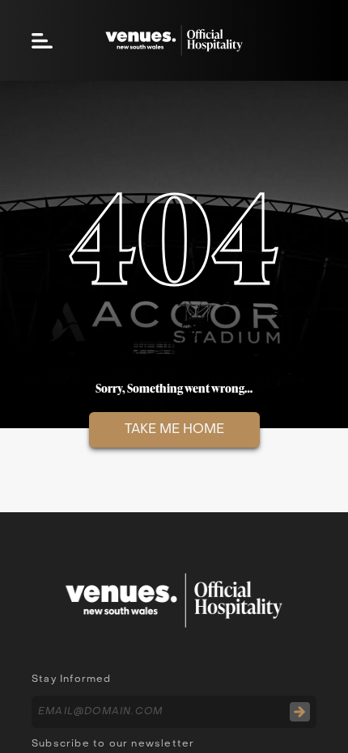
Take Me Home (174, 429)
